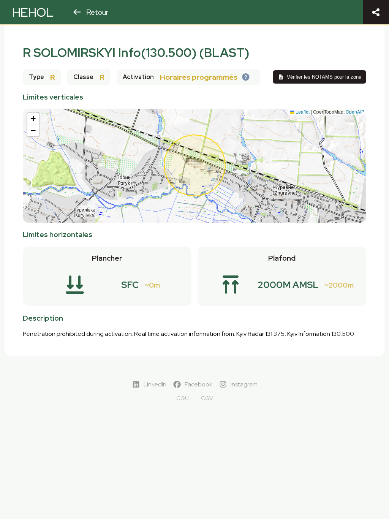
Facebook (198, 384)
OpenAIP (355, 111)
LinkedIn (155, 384)
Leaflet (302, 111)
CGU (182, 398)
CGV (207, 398)
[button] (33, 119)
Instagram (244, 384)
